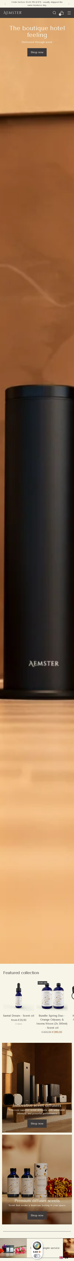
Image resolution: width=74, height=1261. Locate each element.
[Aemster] (12, 12)
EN (66, 1257)
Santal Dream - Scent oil (18, 1015)
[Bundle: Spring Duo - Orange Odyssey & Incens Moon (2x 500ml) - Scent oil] (51, 995)
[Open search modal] (54, 12)
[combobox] (64, 1257)
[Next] (69, 4)
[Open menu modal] (69, 12)
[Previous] (5, 4)
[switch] (37, 1256)
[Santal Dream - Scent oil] (18, 995)
